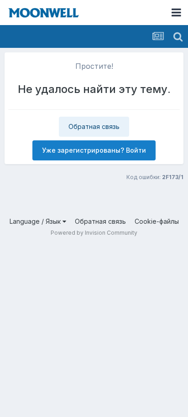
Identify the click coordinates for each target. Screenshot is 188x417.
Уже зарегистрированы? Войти (94, 150)
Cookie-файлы (157, 221)
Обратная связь (94, 126)
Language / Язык (36, 221)
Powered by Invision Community (94, 232)
